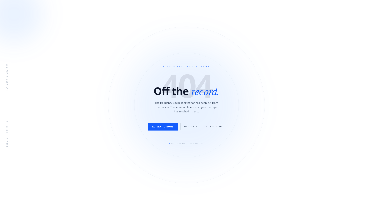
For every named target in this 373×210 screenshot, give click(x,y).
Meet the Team (214, 126)
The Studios (190, 126)
